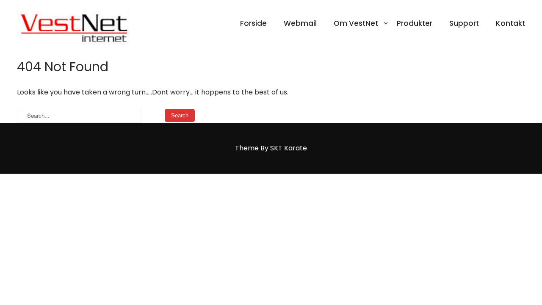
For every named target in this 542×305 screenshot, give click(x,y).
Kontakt (510, 23)
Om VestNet (356, 23)
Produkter (414, 23)
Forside (253, 23)
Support (464, 23)
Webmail (300, 23)
